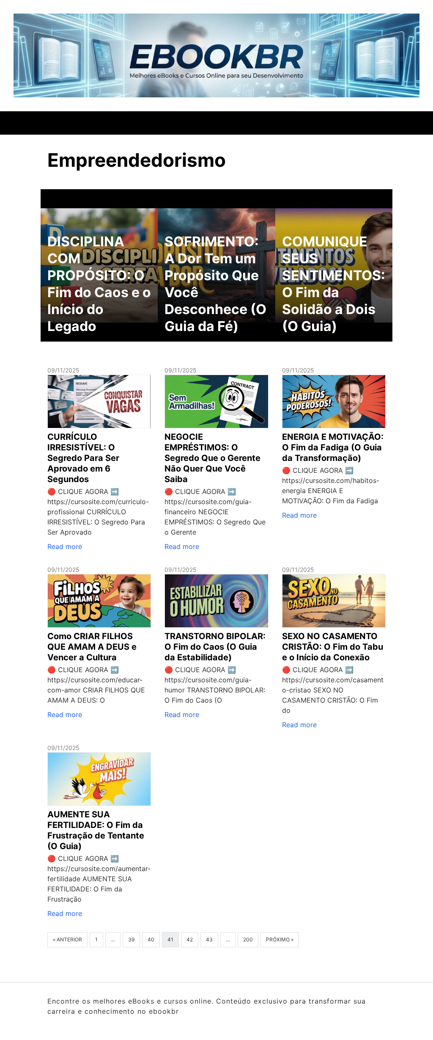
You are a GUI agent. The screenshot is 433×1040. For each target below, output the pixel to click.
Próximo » (279, 939)
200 (248, 939)
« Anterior (67, 939)
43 (209, 939)
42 (189, 939)
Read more (64, 546)
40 (151, 939)
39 (131, 939)
